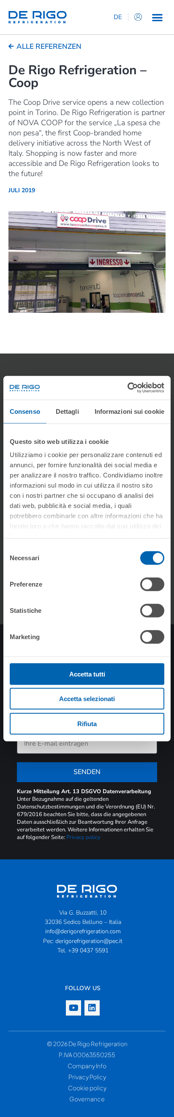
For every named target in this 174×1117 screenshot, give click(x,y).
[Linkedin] (92, 1008)
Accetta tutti (87, 673)
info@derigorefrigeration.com (83, 931)
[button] (157, 17)
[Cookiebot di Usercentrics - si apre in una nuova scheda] (127, 387)
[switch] (152, 584)
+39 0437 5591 (88, 950)
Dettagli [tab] (67, 411)
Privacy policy (83, 837)
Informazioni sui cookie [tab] (129, 411)
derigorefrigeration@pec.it (88, 941)
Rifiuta (87, 723)
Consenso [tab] (25, 411)
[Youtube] (73, 1008)
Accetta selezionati (87, 698)
